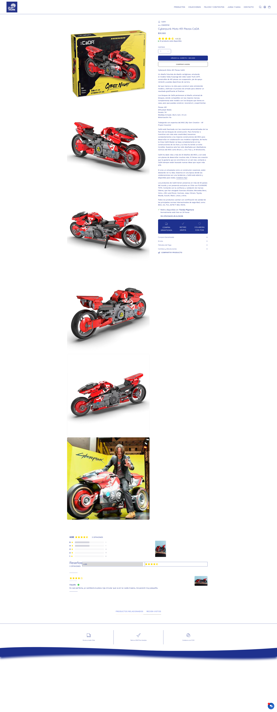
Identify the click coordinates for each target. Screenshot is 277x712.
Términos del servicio (113, 669)
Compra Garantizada (166, 237)
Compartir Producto (171, 252)
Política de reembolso (113, 672)
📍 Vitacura (146, 669)
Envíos (160, 241)
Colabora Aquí (181, 178)
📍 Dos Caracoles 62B (150, 680)
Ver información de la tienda (171, 216)
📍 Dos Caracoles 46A (150, 676)
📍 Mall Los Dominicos (151, 665)
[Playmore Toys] (11, 7)
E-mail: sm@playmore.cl (152, 684)
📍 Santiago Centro (149, 672)
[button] (260, 7)
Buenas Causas (111, 680)
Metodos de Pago (164, 245)
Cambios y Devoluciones (167, 249)
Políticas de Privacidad (114, 676)
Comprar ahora (183, 64)
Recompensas (110, 684)
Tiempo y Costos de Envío (115, 665)
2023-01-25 (73, 580)
